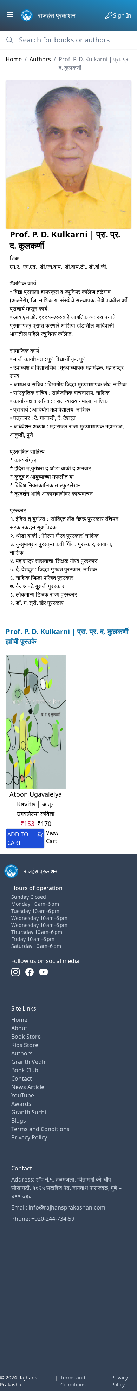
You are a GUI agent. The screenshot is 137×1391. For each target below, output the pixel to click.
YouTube (22, 1095)
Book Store (26, 1036)
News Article (27, 1087)
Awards (21, 1104)
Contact (21, 1078)
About (19, 1028)
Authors (40, 59)
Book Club (24, 1070)
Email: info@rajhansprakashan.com (58, 1207)
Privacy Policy (29, 1137)
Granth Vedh (28, 1062)
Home (14, 59)
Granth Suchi (28, 1112)
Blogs (18, 1120)
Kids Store (24, 1045)
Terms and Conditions (40, 1129)
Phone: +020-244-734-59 (42, 1219)
